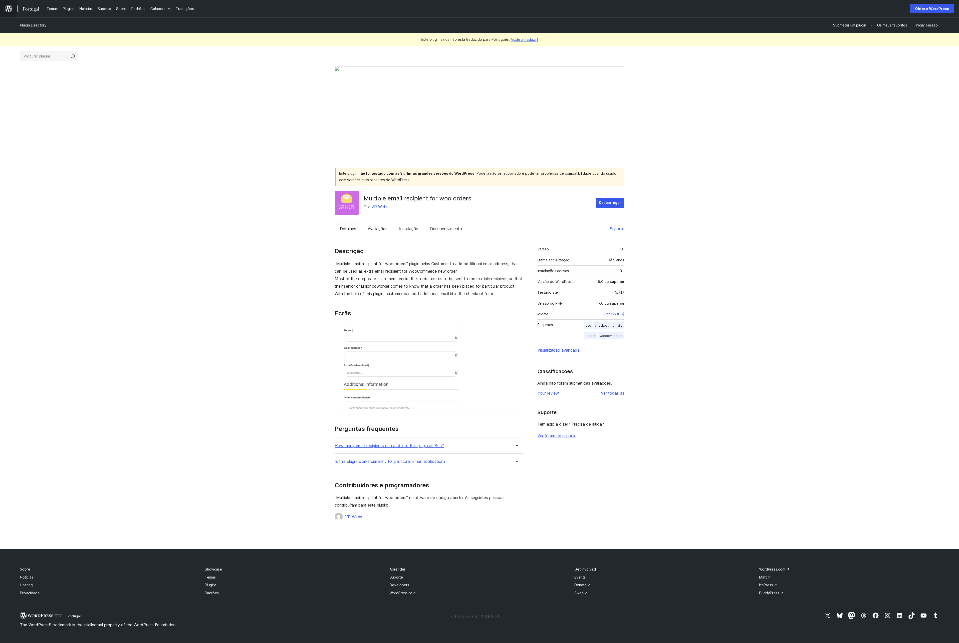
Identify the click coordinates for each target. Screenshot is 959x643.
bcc (588, 325)
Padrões (212, 593)
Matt (765, 577)
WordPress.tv (403, 593)
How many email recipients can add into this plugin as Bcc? (389, 445)
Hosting (26, 585)
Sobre (25, 569)
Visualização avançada (558, 350)
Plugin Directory (33, 25)
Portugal (74, 616)
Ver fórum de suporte (556, 435)
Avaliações (377, 228)
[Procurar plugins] (73, 56)
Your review (548, 393)
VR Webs (379, 206)
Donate (582, 585)
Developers (399, 585)
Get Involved (585, 569)
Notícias (26, 577)
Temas (210, 577)
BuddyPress (771, 593)
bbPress (768, 585)
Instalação (408, 228)
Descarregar (610, 202)
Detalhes (348, 228)
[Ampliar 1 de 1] (516, 328)
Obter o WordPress (932, 8)
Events (580, 577)
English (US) (614, 314)
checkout (602, 325)
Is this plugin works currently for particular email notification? (390, 461)
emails (617, 325)
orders (590, 336)
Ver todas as (612, 393)
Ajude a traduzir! (524, 39)
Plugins (211, 585)
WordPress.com (774, 569)
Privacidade (30, 593)
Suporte (617, 228)
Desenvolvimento (446, 228)
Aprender (397, 569)
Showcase (213, 569)
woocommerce (611, 336)
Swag (581, 593)
